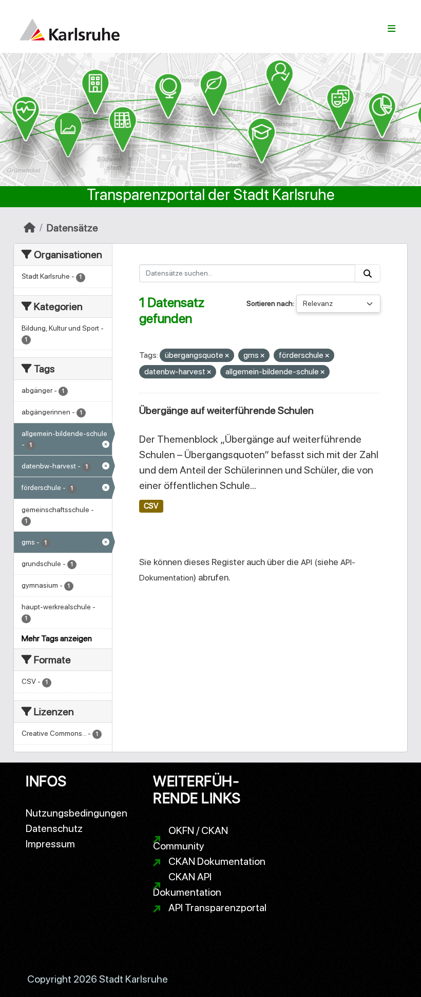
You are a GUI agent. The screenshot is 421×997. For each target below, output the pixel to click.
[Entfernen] (227, 356)
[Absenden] (367, 273)
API (306, 562)
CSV (151, 506)
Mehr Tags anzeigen (57, 638)
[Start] (29, 228)
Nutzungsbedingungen (76, 813)
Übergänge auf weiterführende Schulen (226, 410)
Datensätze (72, 228)
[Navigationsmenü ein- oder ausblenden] (391, 28)
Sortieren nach (269, 303)
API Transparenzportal (217, 907)
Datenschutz (54, 828)
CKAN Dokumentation (216, 861)
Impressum (50, 844)
